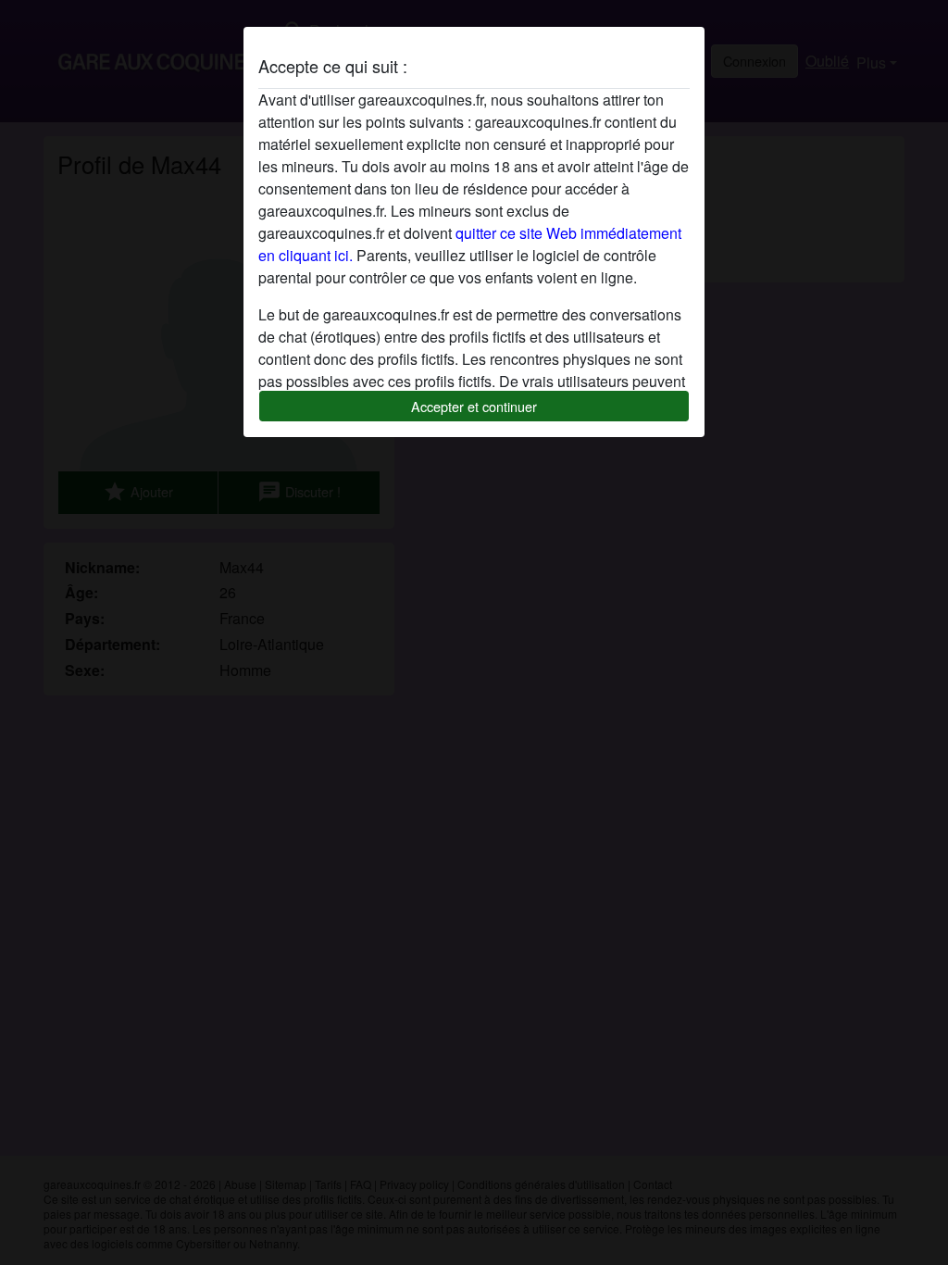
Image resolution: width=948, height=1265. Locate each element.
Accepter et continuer (474, 406)
